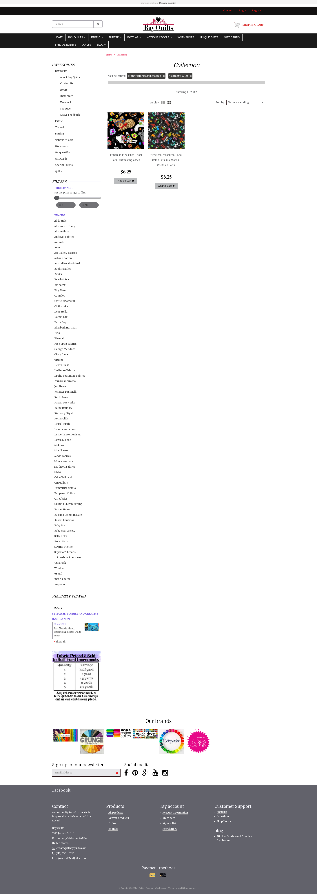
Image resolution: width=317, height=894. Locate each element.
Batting (133, 37)
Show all (60, 641)
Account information (175, 812)
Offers (112, 823)
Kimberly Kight (63, 413)
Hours (64, 89)
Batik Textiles (62, 268)
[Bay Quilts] (158, 24)
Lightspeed (161, 888)
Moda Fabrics (62, 456)
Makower (60, 445)
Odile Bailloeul (63, 477)
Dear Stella (61, 311)
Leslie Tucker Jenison (67, 434)
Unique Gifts (209, 37)
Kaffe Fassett (62, 397)
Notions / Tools (158, 37)
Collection (122, 54)
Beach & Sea (61, 279)
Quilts (86, 44)
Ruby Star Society (64, 530)
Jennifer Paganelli (65, 391)
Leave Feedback (70, 114)
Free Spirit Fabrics (65, 343)
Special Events (65, 44)
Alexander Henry (64, 226)
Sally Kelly (60, 536)
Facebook (66, 102)
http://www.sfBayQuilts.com (69, 858)
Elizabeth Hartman (65, 327)
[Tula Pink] (198, 741)
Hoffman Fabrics (64, 370)
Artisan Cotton (63, 258)
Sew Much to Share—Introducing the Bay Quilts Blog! (67, 631)
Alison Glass (61, 231)
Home (59, 37)
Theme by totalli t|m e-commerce (183, 888)
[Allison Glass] (65, 735)
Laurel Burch (62, 424)
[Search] (98, 24)
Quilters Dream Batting (68, 504)
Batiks (58, 274)
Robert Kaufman (64, 520)
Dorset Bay (61, 317)
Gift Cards (232, 37)
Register (257, 10)
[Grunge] (92, 741)
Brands (113, 828)
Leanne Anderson (65, 429)
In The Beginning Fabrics (69, 375)
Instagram (66, 96)
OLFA (57, 472)
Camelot (59, 295)
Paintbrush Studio (65, 488)
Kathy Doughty (63, 408)
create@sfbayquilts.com (71, 848)
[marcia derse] (145, 734)
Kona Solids (61, 418)
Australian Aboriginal (67, 263)
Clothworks (61, 306)
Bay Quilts (76, 37)
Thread (114, 37)
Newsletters (170, 828)
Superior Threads (65, 552)
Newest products (118, 818)
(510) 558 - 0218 (65, 853)
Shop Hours (224, 821)
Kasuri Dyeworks (64, 402)
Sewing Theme (63, 546)
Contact (227, 10)
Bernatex (59, 285)
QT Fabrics (60, 498)
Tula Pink (60, 562)
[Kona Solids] (118, 733)
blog (100, 44)
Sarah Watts (61, 541)
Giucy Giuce (61, 354)
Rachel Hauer (62, 509)
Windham (60, 568)
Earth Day (60, 322)
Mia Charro (61, 450)
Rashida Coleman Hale (68, 514)
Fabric (96, 37)
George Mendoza (64, 349)
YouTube (65, 108)
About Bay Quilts (70, 77)
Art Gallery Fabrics (65, 252)
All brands (60, 220)
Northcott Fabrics (64, 466)
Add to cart (125, 180)
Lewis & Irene (62, 439)
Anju (57, 247)
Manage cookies (149, 3)
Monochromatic (64, 461)
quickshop (125, 141)
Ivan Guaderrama (65, 381)
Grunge (58, 359)
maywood (60, 584)
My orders (169, 818)
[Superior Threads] (171, 741)
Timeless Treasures (69, 557)
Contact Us (66, 83)
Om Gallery (61, 482)
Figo (57, 333)
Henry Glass (61, 365)
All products (115, 812)
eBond (58, 573)
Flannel (59, 338)
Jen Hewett (61, 386)
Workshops (186, 37)
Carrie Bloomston (65, 301)
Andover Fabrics (64, 236)
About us (222, 812)
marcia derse (62, 579)
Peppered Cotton (64, 493)
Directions (223, 816)
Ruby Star (60, 525)
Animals (59, 242)
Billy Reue (60, 290)
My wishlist (169, 823)
